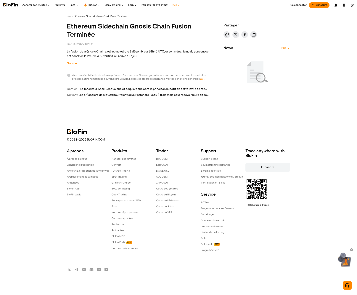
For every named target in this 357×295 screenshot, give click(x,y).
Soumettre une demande (215, 165)
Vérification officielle (213, 182)
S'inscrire (321, 5)
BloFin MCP (118, 236)
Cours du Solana (166, 206)
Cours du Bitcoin (166, 194)
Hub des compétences (125, 248)
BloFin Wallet (74, 194)
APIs (203, 238)
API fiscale (210, 244)
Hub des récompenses (125, 212)
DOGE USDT (163, 171)
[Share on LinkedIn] (253, 34)
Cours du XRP (164, 212)
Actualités (118, 230)
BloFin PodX (121, 242)
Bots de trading (121, 188)
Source (72, 63)
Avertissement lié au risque (82, 177)
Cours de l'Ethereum (168, 200)
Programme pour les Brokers (217, 208)
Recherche (118, 224)
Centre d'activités (122, 218)
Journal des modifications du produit (222, 177)
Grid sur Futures (121, 182)
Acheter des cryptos (124, 159)
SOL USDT (162, 177)
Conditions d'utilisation (80, 165)
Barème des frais (211, 171)
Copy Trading (119, 194)
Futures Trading (121, 171)
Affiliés (205, 202)
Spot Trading (119, 177)
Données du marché (212, 220)
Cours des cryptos (167, 188)
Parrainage (207, 214)
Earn (114, 206)
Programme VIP (209, 250)
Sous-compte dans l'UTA (126, 200)
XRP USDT (162, 182)
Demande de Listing (212, 232)
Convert (116, 165)
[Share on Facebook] (244, 34)
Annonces (73, 182)
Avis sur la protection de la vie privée (88, 171)
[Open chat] (347, 285)
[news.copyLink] (226, 34)
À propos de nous (77, 159)
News (70, 16)
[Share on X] (235, 34)
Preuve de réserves (212, 226)
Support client (209, 159)
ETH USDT (162, 165)
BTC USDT (162, 159)
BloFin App (73, 188)
